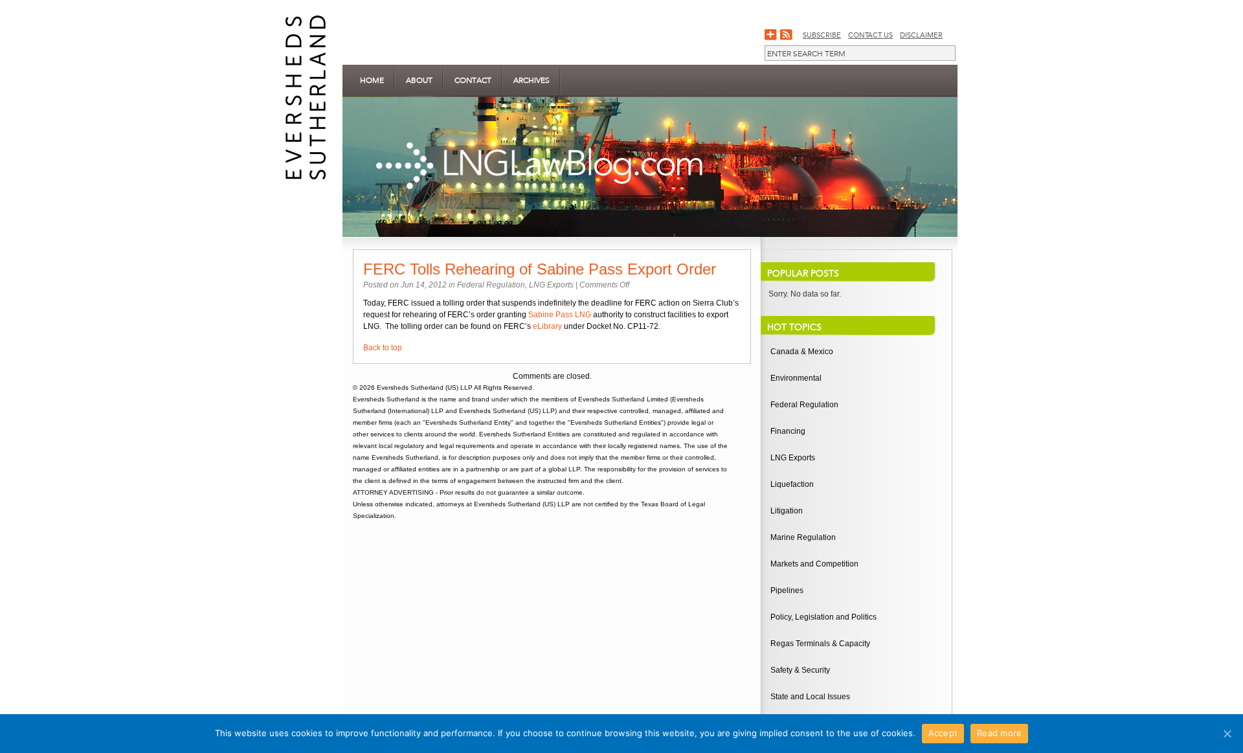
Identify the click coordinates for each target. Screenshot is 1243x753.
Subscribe (822, 34)
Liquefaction (792, 484)
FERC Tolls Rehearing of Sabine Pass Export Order (539, 269)
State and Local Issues (810, 696)
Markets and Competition (814, 563)
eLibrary (547, 326)
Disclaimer (921, 34)
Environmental (796, 378)
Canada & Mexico (801, 351)
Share (771, 35)
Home (372, 80)
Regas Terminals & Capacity (820, 643)
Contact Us (870, 34)
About (419, 80)
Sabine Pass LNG (559, 314)
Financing (787, 431)
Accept (943, 733)
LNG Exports (551, 284)
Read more (999, 733)
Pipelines (786, 590)
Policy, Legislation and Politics (823, 617)
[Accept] (1226, 733)
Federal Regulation (491, 284)
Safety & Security (800, 670)
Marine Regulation (803, 537)
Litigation (786, 510)
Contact (472, 80)
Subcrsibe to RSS (786, 35)
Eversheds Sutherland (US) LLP (425, 387)
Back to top (382, 347)
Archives (531, 80)
